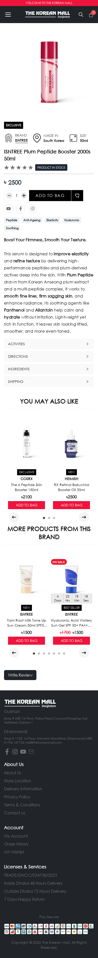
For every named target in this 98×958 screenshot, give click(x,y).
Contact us (14, 812)
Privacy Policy (17, 796)
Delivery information (23, 788)
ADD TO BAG (50, 195)
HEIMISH (71, 478)
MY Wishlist (14, 852)
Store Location (17, 780)
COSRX (27, 478)
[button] (8, 15)
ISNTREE (21, 140)
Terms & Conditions (22, 804)
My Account (16, 836)
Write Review (20, 675)
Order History (16, 844)
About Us (12, 772)
